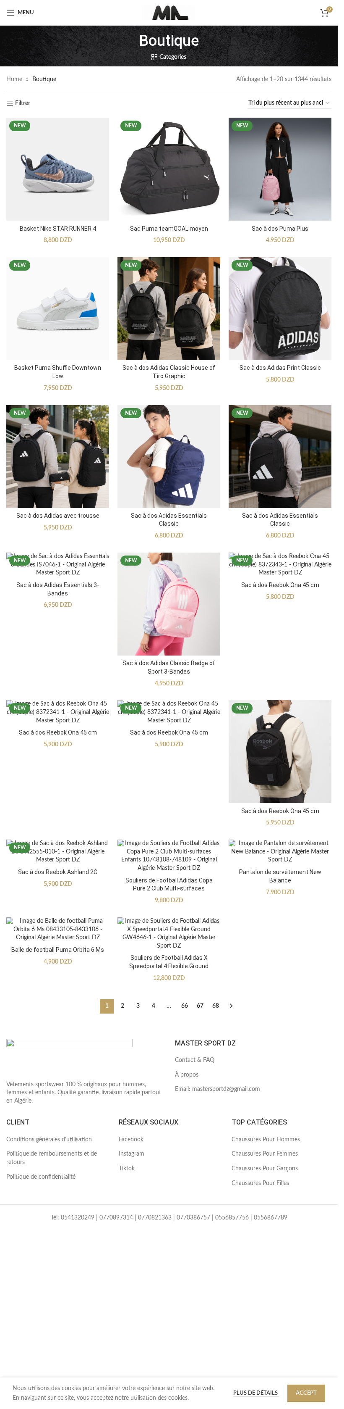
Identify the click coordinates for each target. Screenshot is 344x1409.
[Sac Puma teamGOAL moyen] (168, 169)
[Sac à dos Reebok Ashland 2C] (57, 852)
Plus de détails (256, 1393)
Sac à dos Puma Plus (280, 228)
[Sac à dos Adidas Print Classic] (280, 308)
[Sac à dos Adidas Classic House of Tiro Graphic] (168, 308)
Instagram (131, 1154)
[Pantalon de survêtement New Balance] (280, 852)
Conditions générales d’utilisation (49, 1140)
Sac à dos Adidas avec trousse (57, 515)
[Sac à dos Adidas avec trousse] (57, 456)
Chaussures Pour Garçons (265, 1169)
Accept (306, 1393)
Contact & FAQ (194, 1060)
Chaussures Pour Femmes (265, 1154)
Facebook (131, 1140)
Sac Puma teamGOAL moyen (169, 228)
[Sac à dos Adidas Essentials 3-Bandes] (57, 565)
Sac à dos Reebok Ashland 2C (57, 872)
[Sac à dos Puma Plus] (280, 169)
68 (215, 1006)
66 (184, 1006)
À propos (186, 1075)
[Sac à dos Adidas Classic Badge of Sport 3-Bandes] (168, 604)
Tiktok (127, 1169)
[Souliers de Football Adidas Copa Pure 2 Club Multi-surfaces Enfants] (168, 856)
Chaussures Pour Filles (260, 1183)
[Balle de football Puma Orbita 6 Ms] (57, 929)
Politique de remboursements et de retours (51, 1158)
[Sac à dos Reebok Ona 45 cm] (280, 565)
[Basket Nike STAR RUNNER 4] (57, 169)
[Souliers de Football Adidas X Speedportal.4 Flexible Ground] (168, 933)
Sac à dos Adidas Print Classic (280, 367)
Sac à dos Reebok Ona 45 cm (280, 585)
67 (200, 1006)
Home (14, 79)
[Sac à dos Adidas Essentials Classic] (168, 456)
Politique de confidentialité (41, 1177)
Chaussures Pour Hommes (266, 1140)
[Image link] (69, 1059)
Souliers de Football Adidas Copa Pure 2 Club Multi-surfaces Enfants (169, 888)
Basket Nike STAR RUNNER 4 (58, 228)
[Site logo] (169, 13)
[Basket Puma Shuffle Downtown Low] (57, 308)
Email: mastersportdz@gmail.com (217, 1089)
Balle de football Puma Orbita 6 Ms (57, 949)
